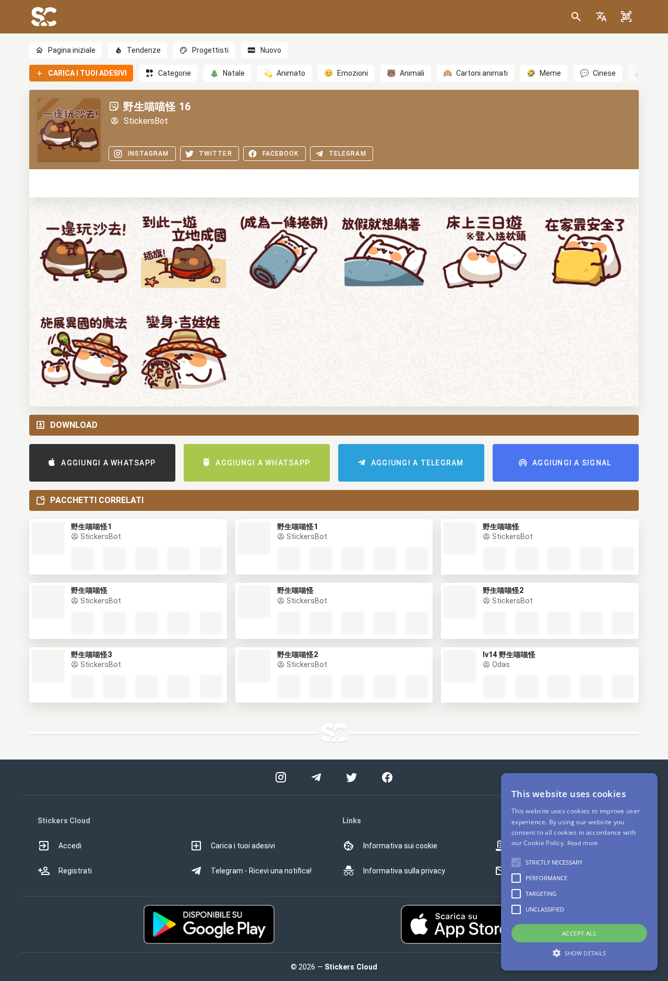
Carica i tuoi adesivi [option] (243, 846)
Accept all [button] (579, 933)
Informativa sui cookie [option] (400, 846)
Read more (582, 843)
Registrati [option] (75, 871)
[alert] (579, 872)
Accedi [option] (69, 846)
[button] (601, 16)
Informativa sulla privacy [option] (404, 871)
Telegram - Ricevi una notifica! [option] (261, 871)
